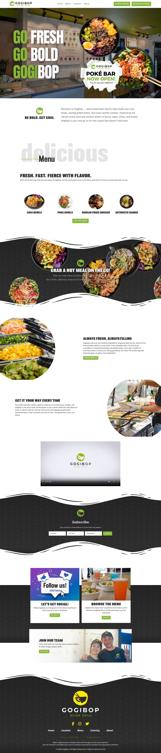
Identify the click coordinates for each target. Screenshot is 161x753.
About (86, 4)
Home (60, 4)
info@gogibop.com (93, 737)
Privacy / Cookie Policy (70, 737)
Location (77, 4)
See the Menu (80, 221)
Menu (68, 4)
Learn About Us (90, 358)
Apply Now (44, 651)
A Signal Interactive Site (95, 749)
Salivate (106, 617)
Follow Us (55, 615)
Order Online (122, 4)
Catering (95, 731)
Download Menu (141, 4)
